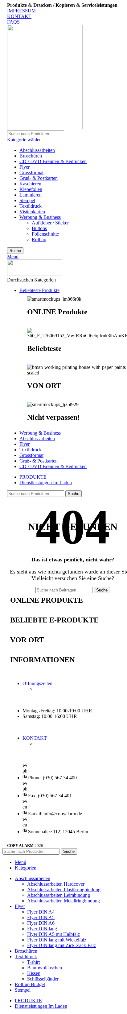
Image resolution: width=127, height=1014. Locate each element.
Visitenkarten (32, 211)
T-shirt (33, 962)
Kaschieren (30, 183)
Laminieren (30, 194)
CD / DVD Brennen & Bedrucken (53, 161)
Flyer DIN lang (42, 928)
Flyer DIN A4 (41, 911)
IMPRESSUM (21, 10)
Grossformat (31, 172)
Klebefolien (30, 189)
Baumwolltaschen (44, 967)
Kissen (33, 973)
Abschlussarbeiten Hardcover (55, 884)
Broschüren (30, 155)
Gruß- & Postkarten (38, 178)
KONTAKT (19, 16)
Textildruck (30, 206)
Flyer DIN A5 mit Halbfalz (53, 934)
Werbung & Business (40, 217)
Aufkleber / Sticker (50, 222)
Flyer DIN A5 (41, 917)
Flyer (24, 167)
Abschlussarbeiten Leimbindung (58, 895)
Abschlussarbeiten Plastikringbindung (63, 889)
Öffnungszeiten (37, 683)
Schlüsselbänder (43, 978)
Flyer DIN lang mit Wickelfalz (56, 939)
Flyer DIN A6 (41, 923)
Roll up (39, 239)
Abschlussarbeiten (37, 150)
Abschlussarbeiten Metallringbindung (63, 900)
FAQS (13, 21)
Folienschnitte (45, 234)
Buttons (39, 228)
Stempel (27, 200)
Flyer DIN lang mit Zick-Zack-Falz (61, 945)
